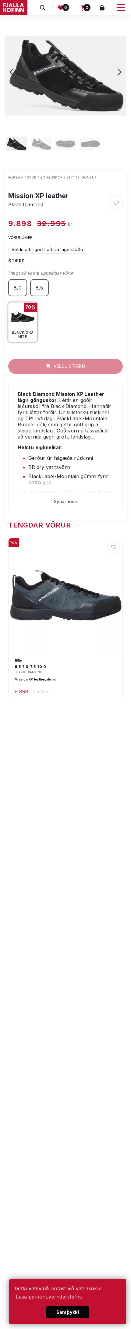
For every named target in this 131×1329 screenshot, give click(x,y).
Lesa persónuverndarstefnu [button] (49, 1297)
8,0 (18, 288)
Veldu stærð (68, 366)
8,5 (39, 288)
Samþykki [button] (67, 1312)
